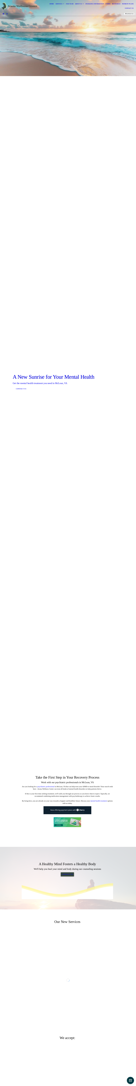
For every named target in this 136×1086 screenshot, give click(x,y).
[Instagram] (7, 14)
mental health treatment (98, 801)
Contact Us (129, 8)
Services (59, 4)
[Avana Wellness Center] (19, 6)
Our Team (69, 4)
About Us (78, 4)
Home (52, 4)
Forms (108, 4)
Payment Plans (128, 4)
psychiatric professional (46, 787)
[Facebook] (3, 14)
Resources (116, 4)
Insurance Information (95, 4)
